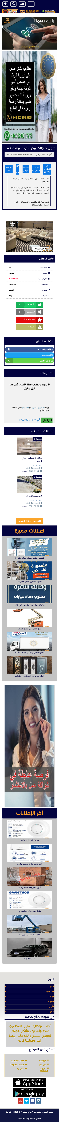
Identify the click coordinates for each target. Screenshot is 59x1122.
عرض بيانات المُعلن (28, 521)
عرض (24, 471)
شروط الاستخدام (44, 1069)
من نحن (43, 1064)
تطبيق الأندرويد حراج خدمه (29, 1092)
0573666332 (13, 279)
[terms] (5, 4)
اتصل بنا (21, 1068)
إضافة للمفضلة (29, 319)
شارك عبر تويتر (47, 355)
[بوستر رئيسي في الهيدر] (29, 11)
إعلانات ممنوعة (17, 1064)
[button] (9, 236)
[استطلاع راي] (29, 33)
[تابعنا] (38, 1100)
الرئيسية (43, 1060)
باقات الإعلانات (18, 1060)
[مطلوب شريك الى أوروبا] (29, 96)
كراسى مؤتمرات (34, 496)
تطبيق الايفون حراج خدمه (29, 1082)
